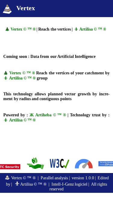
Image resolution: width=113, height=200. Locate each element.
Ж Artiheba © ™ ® (48, 115)
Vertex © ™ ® (23, 29)
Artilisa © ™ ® (92, 29)
